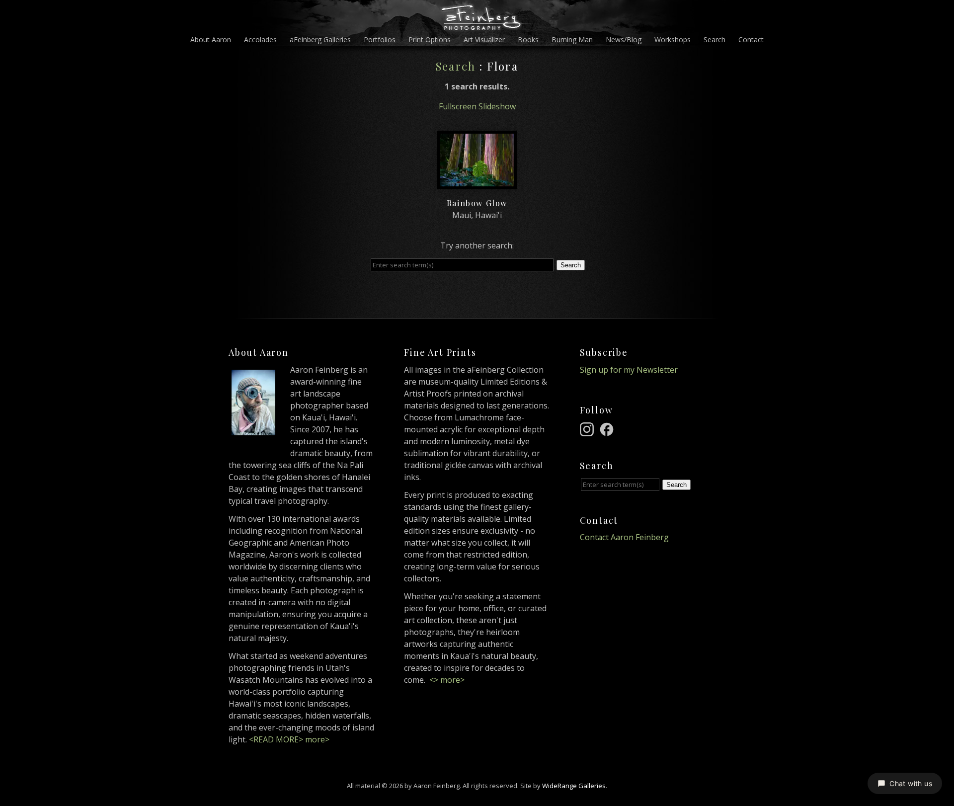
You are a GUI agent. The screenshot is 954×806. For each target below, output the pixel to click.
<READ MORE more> (289, 739)
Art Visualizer (484, 39)
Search (714, 39)
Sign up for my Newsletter (629, 369)
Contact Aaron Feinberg (624, 537)
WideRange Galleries (574, 785)
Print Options (429, 39)
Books (528, 39)
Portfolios (380, 39)
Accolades (260, 39)
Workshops (672, 39)
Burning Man (572, 39)
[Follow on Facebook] (608, 428)
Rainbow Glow (477, 203)
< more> (447, 679)
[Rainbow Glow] (477, 183)
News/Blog (623, 39)
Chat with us (910, 783)
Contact (751, 39)
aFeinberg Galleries (320, 39)
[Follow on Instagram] (588, 428)
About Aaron (210, 39)
